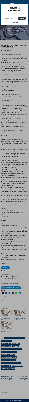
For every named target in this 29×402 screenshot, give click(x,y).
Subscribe (21, 18)
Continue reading (14, 22)
